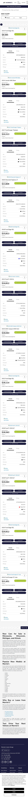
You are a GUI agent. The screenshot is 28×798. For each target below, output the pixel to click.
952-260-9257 (8, 757)
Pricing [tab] (17, 51)
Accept (14, 788)
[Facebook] (2, 762)
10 (26, 24)
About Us (20, 770)
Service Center (13, 770)
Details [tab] (10, 51)
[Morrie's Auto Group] (7, 2)
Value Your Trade (15, 46)
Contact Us (6, 750)
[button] (24, 29)
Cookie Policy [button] (10, 783)
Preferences (14, 794)
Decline (14, 791)
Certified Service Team (9, 712)
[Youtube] (10, 762)
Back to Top (24, 627)
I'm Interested (20, 43)
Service (12, 768)
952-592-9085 (7, 755)
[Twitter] (8, 762)
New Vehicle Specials (9, 711)
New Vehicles (4, 770)
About (20, 768)
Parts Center (12, 772)
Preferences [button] (12, 785)
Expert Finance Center (9, 713)
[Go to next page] (15, 628)
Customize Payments (7, 43)
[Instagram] (5, 762)
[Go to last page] (17, 628)
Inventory (4, 768)
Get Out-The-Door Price (21, 34)
